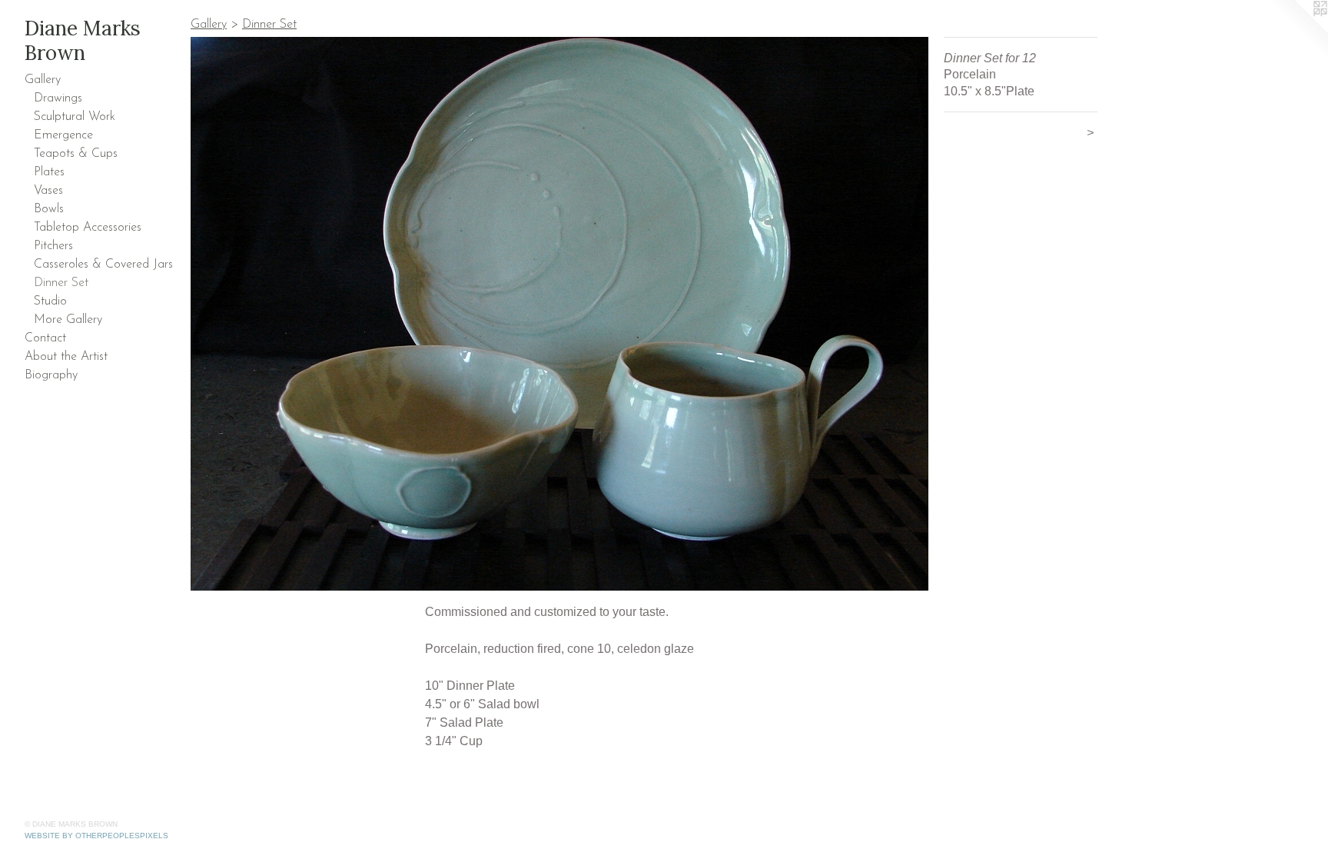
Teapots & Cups (76, 154)
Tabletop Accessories (87, 227)
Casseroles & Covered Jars (103, 264)
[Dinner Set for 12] (559, 314)
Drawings (58, 98)
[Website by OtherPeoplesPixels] (1297, 31)
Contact (45, 338)
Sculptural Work (74, 117)
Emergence (63, 135)
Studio (50, 301)
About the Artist (66, 357)
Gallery (43, 80)
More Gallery (68, 320)
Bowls (49, 209)
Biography (51, 375)
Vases (48, 191)
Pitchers (53, 246)
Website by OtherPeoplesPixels (96, 835)
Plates (49, 172)
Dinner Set (61, 283)
